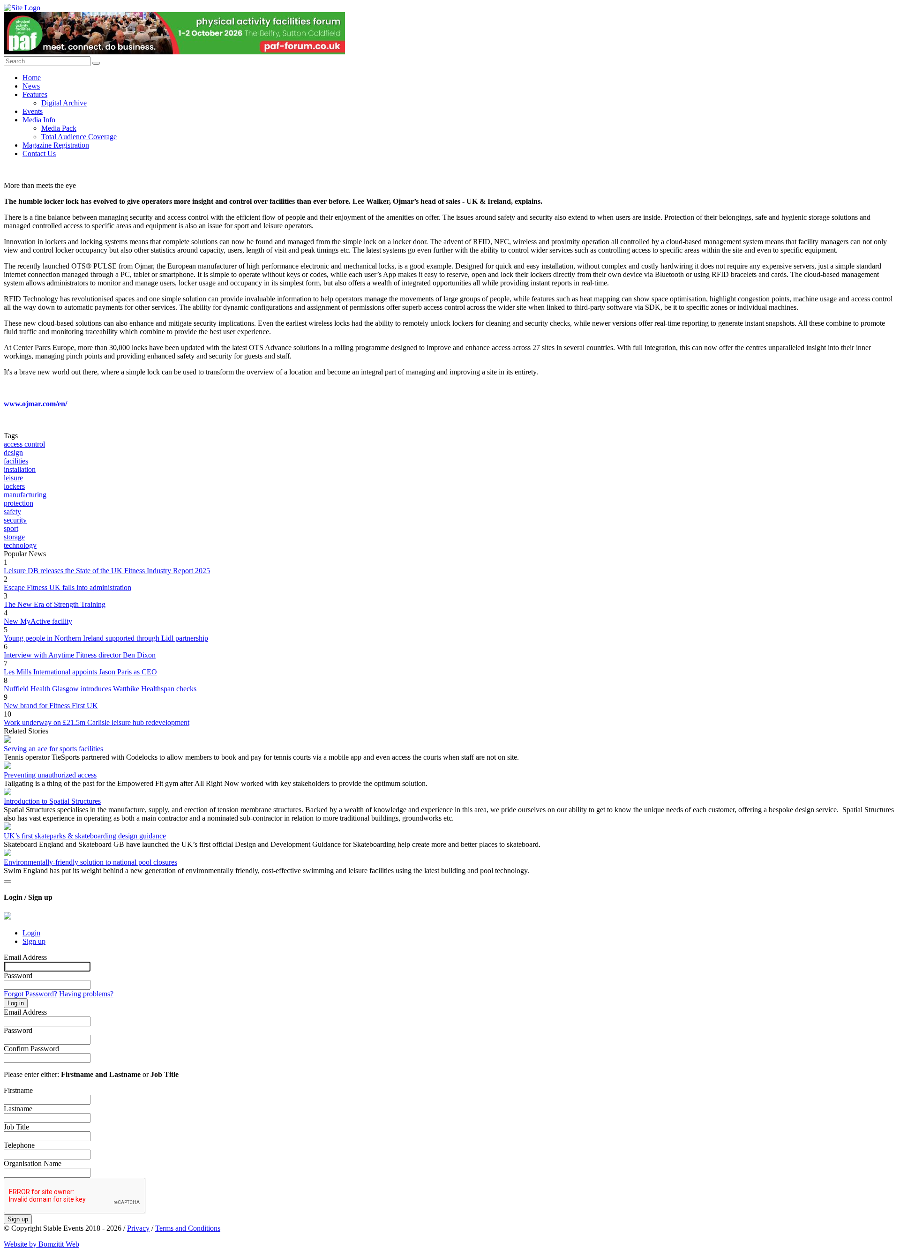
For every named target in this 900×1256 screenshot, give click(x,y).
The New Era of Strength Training (54, 604)
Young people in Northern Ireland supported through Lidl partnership (106, 638)
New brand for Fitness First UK (51, 706)
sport (11, 528)
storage (14, 537)
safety (12, 512)
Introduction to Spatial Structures (52, 801)
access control (24, 444)
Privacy (138, 1228)
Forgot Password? (30, 994)
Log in (16, 1003)
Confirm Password (31, 1049)
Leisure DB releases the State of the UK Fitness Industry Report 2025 (107, 571)
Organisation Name (32, 1163)
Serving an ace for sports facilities (53, 749)
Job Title (16, 1127)
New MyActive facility (38, 621)
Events (32, 111)
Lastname (18, 1109)
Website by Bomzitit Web (41, 1244)
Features (34, 94)
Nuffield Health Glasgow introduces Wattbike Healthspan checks (100, 689)
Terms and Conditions (187, 1228)
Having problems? (86, 994)
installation (20, 469)
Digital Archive (64, 103)
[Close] (7, 881)
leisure (13, 478)
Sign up (33, 941)
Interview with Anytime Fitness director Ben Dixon (80, 655)
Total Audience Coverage (79, 137)
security (15, 520)
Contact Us (39, 153)
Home (31, 78)
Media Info (38, 120)
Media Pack (58, 128)
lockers (14, 486)
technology (20, 545)
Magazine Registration (55, 145)
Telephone (19, 1145)
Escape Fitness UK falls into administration (67, 587)
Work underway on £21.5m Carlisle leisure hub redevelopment (96, 722)
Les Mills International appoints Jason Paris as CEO (80, 672)
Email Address (25, 957)
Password (18, 975)
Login (31, 933)
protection (18, 503)
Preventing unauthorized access (50, 775)
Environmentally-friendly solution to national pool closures (90, 862)
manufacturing (25, 495)
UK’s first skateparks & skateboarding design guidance (85, 836)
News (31, 86)
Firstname (18, 1090)
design (13, 452)
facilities (16, 461)
